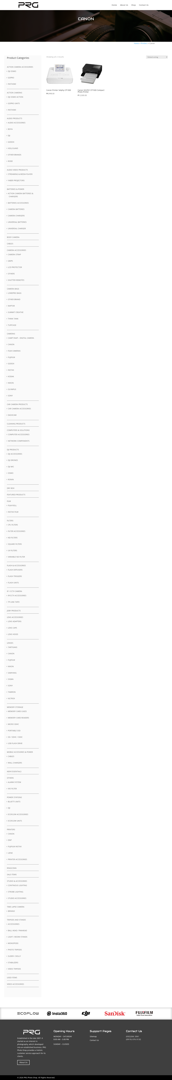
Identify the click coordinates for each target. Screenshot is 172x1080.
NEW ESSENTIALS (14, 771)
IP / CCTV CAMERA (14, 591)
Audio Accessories (16, 122)
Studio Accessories (17, 898)
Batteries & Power (15, 189)
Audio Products (14, 118)
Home (114, 5)
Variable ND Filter (16, 557)
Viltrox (11, 698)
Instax (11, 370)
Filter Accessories (16, 531)
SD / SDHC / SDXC (15, 737)
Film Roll (12, 505)
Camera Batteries (16, 209)
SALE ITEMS (12, 874)
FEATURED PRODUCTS (16, 494)
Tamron (12, 692)
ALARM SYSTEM (14, 782)
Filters (10, 520)
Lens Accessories (15, 617)
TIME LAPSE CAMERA (15, 907)
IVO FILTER (12, 788)
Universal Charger (17, 228)
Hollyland (13, 148)
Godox (11, 142)
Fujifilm (11, 357)
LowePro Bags (14, 293)
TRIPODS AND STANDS (16, 920)
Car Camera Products (17, 404)
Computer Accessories (18, 434)
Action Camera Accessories (20, 67)
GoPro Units (14, 103)
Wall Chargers (15, 763)
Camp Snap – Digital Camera (21, 338)
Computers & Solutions (18, 430)
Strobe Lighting (15, 892)
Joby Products (14, 610)
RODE (10, 161)
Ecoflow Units (15, 821)
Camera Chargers (16, 215)
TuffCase (12, 325)
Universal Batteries (17, 222)
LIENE (10, 853)
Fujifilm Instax (15, 846)
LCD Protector (15, 267)
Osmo (10, 473)
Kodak (11, 376)
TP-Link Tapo (14, 602)
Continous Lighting (17, 885)
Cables (10, 243)
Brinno (11, 911)
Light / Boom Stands (17, 937)
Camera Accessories (16, 250)
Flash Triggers (15, 576)
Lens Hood (13, 634)
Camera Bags (13, 289)
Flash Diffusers (15, 570)
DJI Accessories (15, 454)
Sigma (10, 679)
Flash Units (13, 582)
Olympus (12, 389)
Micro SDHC (13, 724)
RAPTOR (11, 306)
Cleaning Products (16, 424)
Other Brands (14, 154)
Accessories (13, 924)
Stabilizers (13, 962)
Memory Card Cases (17, 711)
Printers (144, 43)
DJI (9, 135)
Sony (10, 395)
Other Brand (14, 299)
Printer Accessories (17, 859)
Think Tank (13, 318)
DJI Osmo (12, 71)
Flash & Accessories (16, 565)
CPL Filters (13, 525)
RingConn (11, 868)
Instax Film (13, 512)
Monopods (13, 943)
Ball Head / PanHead (17, 930)
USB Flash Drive (15, 743)
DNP (10, 840)
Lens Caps (12, 628)
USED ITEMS (12, 977)
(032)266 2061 (132, 1036)
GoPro (11, 77)
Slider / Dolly (14, 956)
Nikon (11, 383)
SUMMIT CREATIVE (15, 312)
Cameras (11, 333)
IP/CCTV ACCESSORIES (17, 595)
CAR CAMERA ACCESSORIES (19, 408)
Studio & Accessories (17, 881)
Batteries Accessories (18, 203)
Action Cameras (14, 92)
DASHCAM (12, 415)
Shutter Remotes (16, 280)
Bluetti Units (14, 801)
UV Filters (12, 550)
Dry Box (10, 488)
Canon (11, 344)
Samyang (12, 673)
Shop (133, 5)
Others (11, 273)
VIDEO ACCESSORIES (15, 984)
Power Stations (14, 797)
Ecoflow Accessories (18, 814)
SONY (10, 685)
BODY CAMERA (13, 237)
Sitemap (93, 1036)
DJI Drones (13, 460)
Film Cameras (14, 351)
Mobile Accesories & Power (20, 752)
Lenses (10, 643)
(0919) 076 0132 (133, 1039)
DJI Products (13, 449)
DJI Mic (11, 466)
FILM (9, 501)
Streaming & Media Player (20, 174)
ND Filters (13, 537)
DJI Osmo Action (15, 97)
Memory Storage (15, 707)
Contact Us (143, 5)
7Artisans (12, 647)
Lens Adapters (14, 621)
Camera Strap (14, 254)
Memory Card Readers (18, 718)
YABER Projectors (16, 180)
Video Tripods (14, 969)
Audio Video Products (17, 170)
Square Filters (15, 544)
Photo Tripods (15, 949)
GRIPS (10, 261)
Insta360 (12, 84)
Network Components (18, 441)
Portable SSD (14, 730)
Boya (10, 129)
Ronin (11, 479)
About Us (124, 5)
